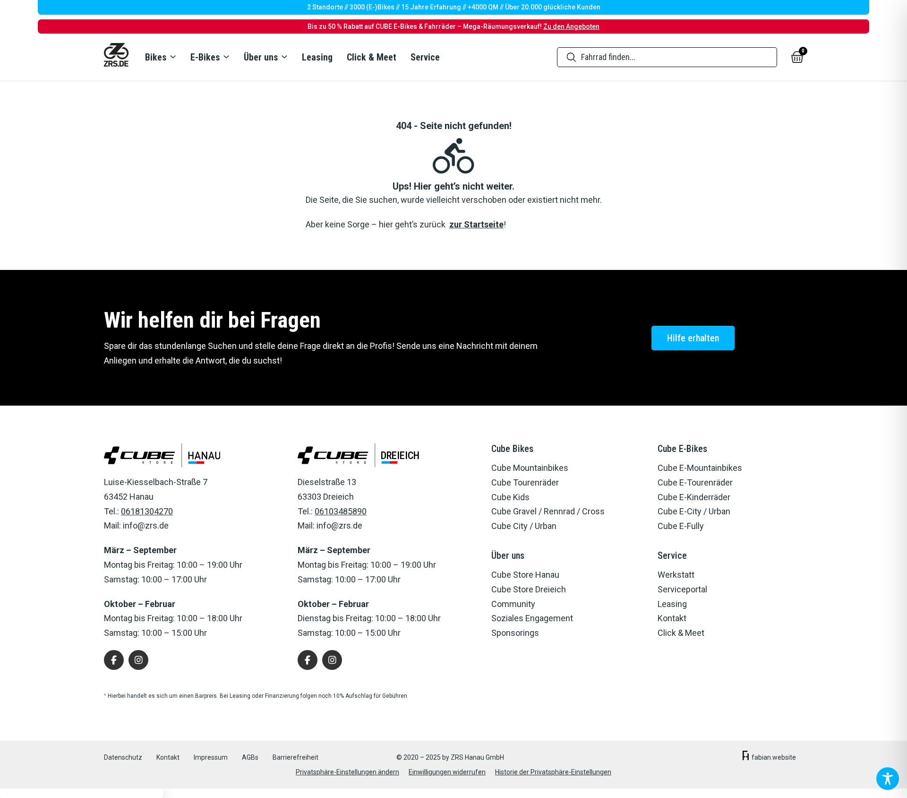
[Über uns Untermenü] (284, 56)
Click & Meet (371, 57)
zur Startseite (476, 224)
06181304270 (147, 511)
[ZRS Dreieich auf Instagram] (332, 660)
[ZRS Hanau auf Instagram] (138, 660)
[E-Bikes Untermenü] (226, 56)
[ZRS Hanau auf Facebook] (114, 660)
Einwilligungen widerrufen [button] (447, 772)
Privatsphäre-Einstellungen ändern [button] (347, 772)
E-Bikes (205, 57)
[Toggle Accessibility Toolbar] (887, 778)
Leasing (317, 57)
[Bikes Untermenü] (172, 56)
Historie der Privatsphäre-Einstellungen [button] (553, 772)
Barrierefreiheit (295, 757)
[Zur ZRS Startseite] (116, 57)
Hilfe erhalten (693, 338)
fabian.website (774, 757)
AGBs (250, 757)
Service (425, 57)
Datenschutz (123, 757)
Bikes (156, 57)
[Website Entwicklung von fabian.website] (746, 757)
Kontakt (168, 757)
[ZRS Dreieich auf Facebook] (307, 660)
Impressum (211, 757)
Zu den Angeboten (571, 26)
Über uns (261, 57)
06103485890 (341, 511)
